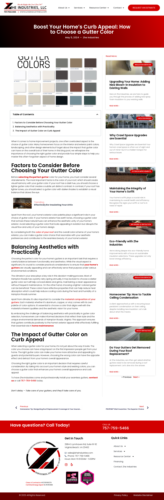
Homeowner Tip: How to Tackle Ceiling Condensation (130, 296)
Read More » (114, 106)
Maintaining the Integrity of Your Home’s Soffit (128, 189)
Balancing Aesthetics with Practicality (34, 126)
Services (118, 451)
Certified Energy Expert (35, 485)
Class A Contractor (33, 482)
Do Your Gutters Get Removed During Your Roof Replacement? (130, 351)
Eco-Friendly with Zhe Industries (124, 242)
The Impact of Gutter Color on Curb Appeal (37, 130)
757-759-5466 (115, 428)
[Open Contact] (123, 7)
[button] (97, 114)
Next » (136, 377)
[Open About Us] (69, 7)
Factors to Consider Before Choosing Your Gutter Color (43, 122)
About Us (118, 446)
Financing (118, 461)
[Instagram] (66, 464)
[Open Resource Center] (108, 7)
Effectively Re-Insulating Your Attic (53, 204)
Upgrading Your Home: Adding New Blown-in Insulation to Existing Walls (130, 85)
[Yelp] (71, 464)
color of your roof (45, 232)
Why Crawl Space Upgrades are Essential (128, 136)
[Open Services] (84, 7)
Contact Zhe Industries (125, 466)
